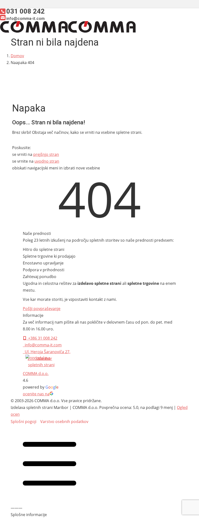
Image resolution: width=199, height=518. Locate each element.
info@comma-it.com (42, 345)
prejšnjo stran (46, 154)
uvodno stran (46, 161)
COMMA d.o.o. (36, 373)
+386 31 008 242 (41, 338)
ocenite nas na (36, 394)
